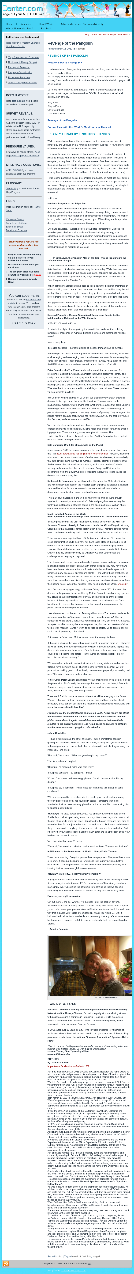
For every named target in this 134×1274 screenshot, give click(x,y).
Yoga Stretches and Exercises (23, 57)
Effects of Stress (14, 226)
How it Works (46, 24)
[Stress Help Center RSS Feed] (6, 1264)
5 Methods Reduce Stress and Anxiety (82, 24)
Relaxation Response (19, 77)
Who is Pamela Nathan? (19, 28)
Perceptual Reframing (19, 67)
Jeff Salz (86, 1256)
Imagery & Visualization (20, 72)
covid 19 (76, 1256)
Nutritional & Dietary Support (22, 62)
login (89, 1264)
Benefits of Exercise (16, 230)
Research (25, 24)
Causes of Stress (15, 219)
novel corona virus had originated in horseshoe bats (83, 453)
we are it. (122, 584)
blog (60, 1256)
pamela (81, 48)
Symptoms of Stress (16, 223)
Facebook (46, 28)
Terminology (12, 188)
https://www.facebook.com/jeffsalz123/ (68, 1066)
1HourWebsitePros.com (73, 1271)
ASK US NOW (13, 170)
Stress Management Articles (22, 82)
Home (9, 24)
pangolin (97, 1256)
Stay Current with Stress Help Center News (106, 34)
